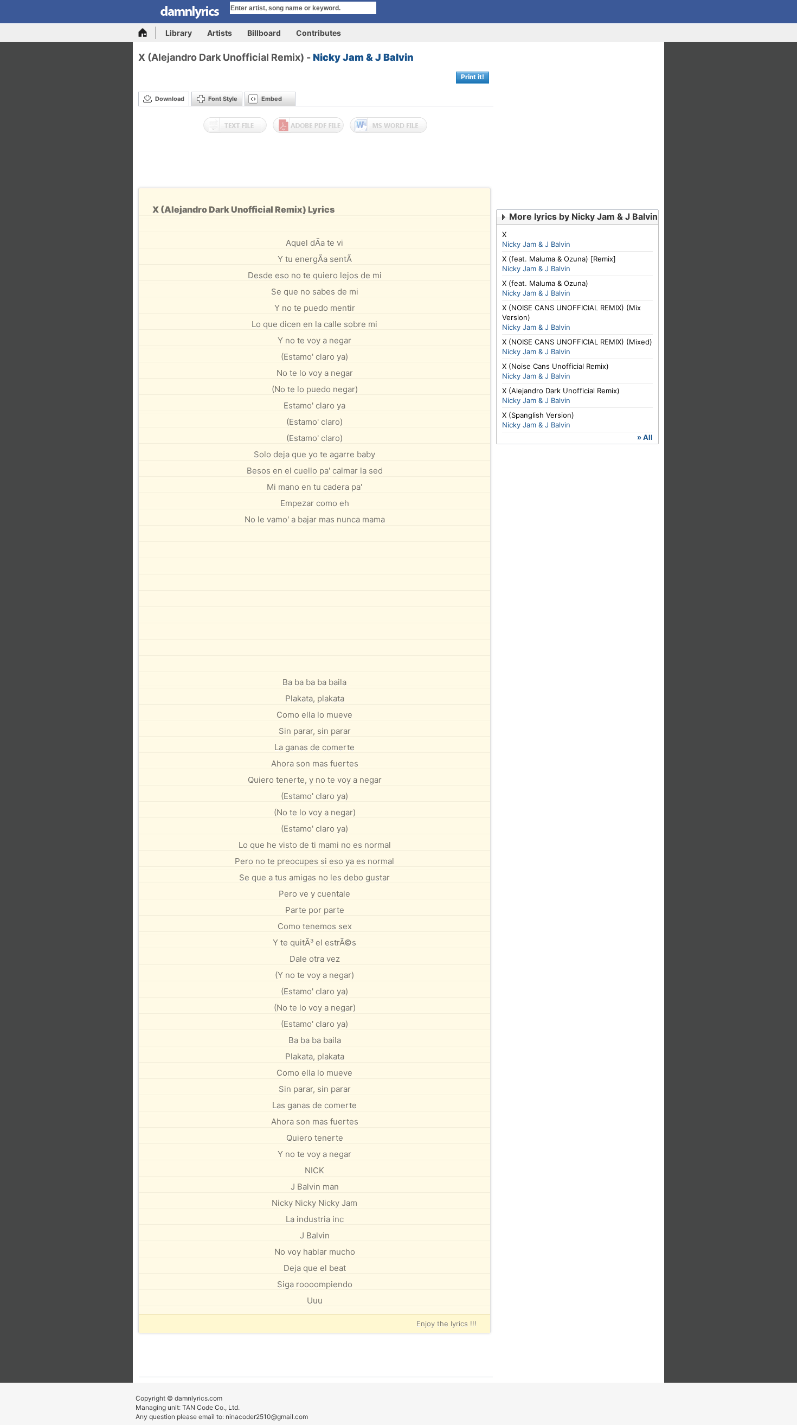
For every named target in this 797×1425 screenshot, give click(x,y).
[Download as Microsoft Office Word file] (388, 125)
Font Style (222, 99)
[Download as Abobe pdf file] (308, 125)
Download (169, 99)
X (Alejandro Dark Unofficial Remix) (561, 390)
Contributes (318, 32)
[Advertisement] (316, 163)
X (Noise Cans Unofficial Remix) (555, 366)
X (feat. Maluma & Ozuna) (545, 283)
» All (645, 437)
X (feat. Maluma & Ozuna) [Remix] (559, 258)
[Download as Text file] (235, 125)
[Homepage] (147, 33)
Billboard (264, 32)
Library (178, 32)
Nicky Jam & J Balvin (363, 57)
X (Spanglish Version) (538, 415)
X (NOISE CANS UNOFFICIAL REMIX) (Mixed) (577, 341)
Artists (219, 32)
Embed (271, 99)
